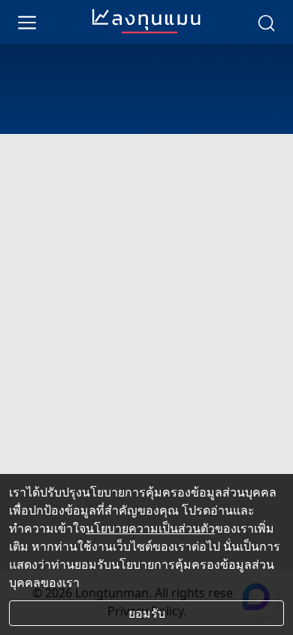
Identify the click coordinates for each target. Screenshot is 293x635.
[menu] (27, 22)
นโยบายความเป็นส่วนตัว (150, 528)
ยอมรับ (146, 613)
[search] (266, 22)
